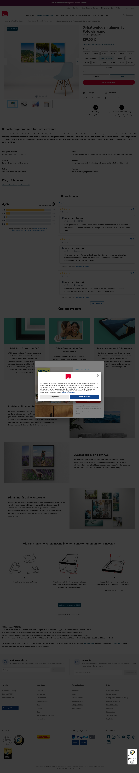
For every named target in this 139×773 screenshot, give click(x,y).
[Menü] (136, 750)
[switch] (132, 762)
